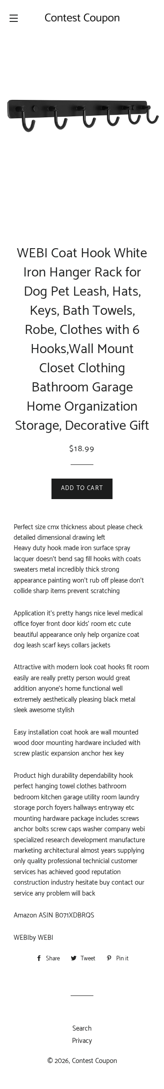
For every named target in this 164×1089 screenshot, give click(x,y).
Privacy (82, 1041)
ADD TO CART (82, 488)
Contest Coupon (94, 1061)
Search (82, 1028)
